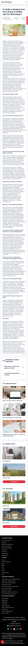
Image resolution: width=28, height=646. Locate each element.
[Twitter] (11, 629)
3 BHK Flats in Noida (6, 590)
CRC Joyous (4, 549)
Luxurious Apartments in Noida (9, 593)
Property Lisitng (5, 572)
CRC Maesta (4, 602)
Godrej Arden (5, 600)
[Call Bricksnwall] (2, 641)
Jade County (4, 603)
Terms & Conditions (7, 638)
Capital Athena (5, 553)
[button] (14, 367)
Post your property (6, 561)
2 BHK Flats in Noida (6, 584)
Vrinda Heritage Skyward (7, 611)
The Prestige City (5, 605)
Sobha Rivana (5, 609)
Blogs (3, 563)
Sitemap (15, 636)
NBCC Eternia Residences (7, 544)
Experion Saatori (5, 613)
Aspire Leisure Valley (6, 546)
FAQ (3, 567)
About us (4, 559)
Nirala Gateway (5, 555)
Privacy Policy (22, 636)
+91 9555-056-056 (15, 623)
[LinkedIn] (17, 629)
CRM (3, 574)
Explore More (14, 481)
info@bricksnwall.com (15, 626)
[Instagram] (14, 629)
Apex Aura (4, 542)
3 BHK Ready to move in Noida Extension (11, 579)
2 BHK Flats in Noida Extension (9, 582)
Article (3, 569)
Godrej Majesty (5, 598)
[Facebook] (8, 629)
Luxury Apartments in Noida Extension (10, 586)
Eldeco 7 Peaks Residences (8, 607)
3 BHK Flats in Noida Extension (9, 581)
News (3, 570)
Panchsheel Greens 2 (6, 540)
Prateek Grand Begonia (7, 548)
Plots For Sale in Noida (7, 588)
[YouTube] (20, 629)
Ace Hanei (4, 551)
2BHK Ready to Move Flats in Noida (10, 592)
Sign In (3, 565)
